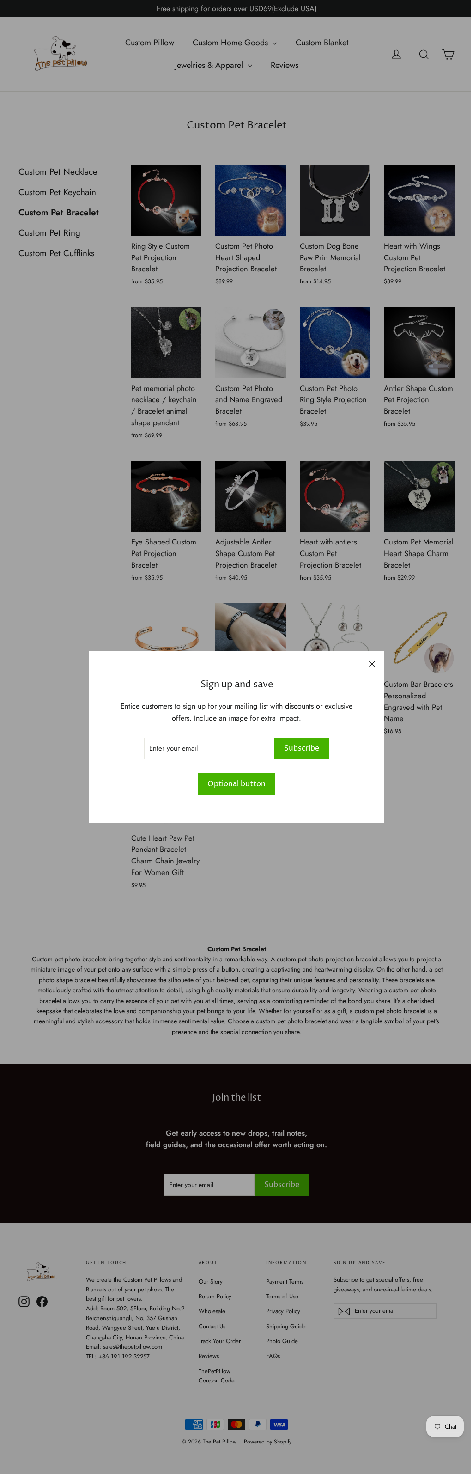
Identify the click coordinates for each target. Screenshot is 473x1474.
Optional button (236, 784)
